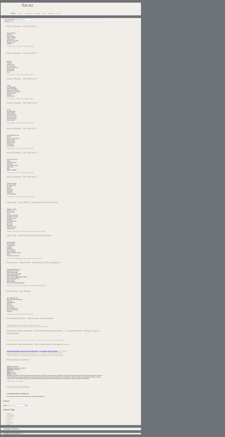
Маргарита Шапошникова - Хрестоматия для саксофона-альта (38, 344)
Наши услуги (29, 13)
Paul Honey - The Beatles (19, 291)
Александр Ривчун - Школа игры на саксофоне (30, 318)
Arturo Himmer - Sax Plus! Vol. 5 (22, 129)
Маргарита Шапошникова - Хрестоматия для (18, 355)
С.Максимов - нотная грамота (15, 381)
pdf (61, 340)
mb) (63, 340)
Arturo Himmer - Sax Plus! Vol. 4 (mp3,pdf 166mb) (20, 123)
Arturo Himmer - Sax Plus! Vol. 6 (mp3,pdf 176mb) (20, 172)
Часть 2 (60, 351)
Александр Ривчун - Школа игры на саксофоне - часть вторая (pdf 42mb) (27, 326)
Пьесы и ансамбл (53, 355)
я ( (59, 340)
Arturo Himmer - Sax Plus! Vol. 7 (22, 177)
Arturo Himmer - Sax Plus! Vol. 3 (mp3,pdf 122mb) (20, 98)
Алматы (9, 418)
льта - (37, 355)
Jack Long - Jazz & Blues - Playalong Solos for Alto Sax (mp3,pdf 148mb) (26, 231)
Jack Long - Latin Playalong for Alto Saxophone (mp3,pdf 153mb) (24, 258)
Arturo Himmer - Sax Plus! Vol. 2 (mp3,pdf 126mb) (20, 74)
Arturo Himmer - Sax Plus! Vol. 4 (22, 103)
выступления (10, 415)
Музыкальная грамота (18, 360)
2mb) (38, 325)
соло (8, 421)
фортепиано (10, 422)
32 (64, 351)
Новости (20, 13)
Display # (7, 21)
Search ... (5, 405)
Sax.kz (27, 5)
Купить (9, 424)
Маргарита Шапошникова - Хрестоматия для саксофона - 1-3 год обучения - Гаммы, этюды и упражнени (33, 340)
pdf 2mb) (61, 355)
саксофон (9, 419)
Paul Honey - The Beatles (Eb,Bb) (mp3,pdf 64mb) (20, 314)
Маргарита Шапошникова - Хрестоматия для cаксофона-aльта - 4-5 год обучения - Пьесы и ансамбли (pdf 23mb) (35, 352)
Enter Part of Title (10, 19)
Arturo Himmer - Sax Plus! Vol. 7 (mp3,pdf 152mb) (20, 196)
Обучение (9, 413)
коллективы (10, 416)
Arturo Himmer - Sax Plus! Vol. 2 (22, 53)
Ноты (44, 13)
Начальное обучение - (44, 355)
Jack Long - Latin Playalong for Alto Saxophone (29, 236)
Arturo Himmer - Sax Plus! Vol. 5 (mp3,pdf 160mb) (20, 148)
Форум (59, 13)
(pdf (35, 325)
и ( (57, 354)
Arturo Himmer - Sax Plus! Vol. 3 (22, 79)
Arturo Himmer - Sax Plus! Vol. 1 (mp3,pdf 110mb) (20, 46)
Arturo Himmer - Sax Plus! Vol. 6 (22, 153)
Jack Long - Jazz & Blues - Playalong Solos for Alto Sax (32, 202)
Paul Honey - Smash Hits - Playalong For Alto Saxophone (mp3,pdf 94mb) (26, 285)
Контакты (51, 13)
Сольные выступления (18, 387)
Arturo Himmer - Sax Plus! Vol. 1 (22, 26)
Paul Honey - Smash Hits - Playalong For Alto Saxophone (33, 263)
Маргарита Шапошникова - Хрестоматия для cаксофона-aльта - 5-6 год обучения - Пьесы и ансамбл (32, 354)
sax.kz (23, 433)
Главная (13, 13)
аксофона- (32, 355)
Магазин (37, 13)
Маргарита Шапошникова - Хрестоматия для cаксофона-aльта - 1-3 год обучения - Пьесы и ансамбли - (32, 351)
